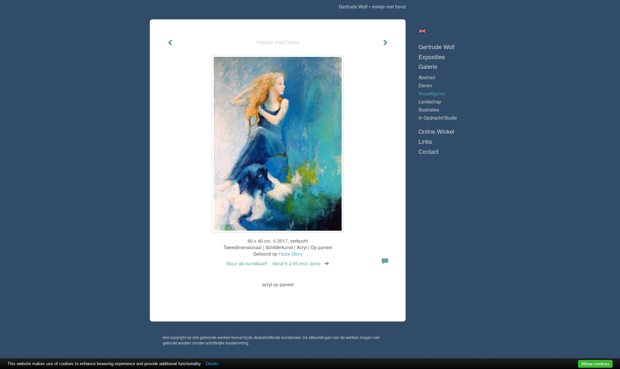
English (422, 31)
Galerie (427, 66)
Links (425, 141)
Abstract (426, 77)
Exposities (431, 57)
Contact (428, 151)
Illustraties (428, 109)
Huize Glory (291, 253)
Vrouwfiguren (431, 93)
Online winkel (436, 131)
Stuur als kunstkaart (273, 263)
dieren (425, 85)
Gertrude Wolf (353, 6)
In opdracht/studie (437, 117)
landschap (429, 101)
